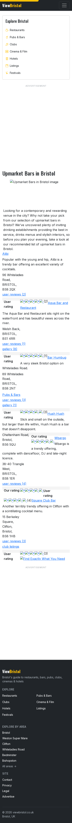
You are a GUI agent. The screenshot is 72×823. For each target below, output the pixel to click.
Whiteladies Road (13, 749)
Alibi (5, 254)
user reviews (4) (14, 484)
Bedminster (9, 755)
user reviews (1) (14, 344)
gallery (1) (9, 405)
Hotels (14, 58)
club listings (10, 546)
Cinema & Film (18, 51)
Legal (5, 791)
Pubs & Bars (11, 395)
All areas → (9, 766)
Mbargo (60, 438)
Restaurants (17, 30)
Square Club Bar (43, 500)
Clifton (6, 743)
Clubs (13, 44)
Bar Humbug (56, 357)
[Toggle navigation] (64, 5)
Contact (7, 779)
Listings (14, 65)
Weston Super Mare (15, 738)
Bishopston (9, 760)
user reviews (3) (14, 400)
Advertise (8, 796)
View (12, 5)
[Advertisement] (36, 605)
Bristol (6, 732)
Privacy (7, 785)
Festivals (15, 72)
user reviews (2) (14, 294)
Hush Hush (55, 414)
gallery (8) (9, 349)
